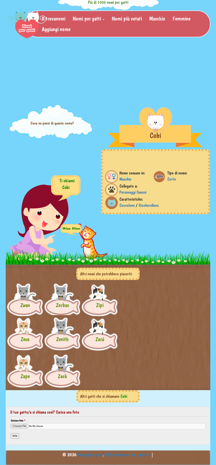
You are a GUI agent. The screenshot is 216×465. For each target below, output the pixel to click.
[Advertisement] (108, 71)
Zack (62, 376)
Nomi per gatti (90, 455)
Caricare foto (18, 420)
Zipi (100, 305)
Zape (25, 376)
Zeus (25, 339)
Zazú (99, 339)
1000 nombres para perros (127, 455)
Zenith (62, 339)
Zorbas (62, 305)
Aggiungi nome (56, 29)
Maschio (157, 18)
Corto (171, 179)
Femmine (181, 18)
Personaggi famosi (132, 192)
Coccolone (127, 205)
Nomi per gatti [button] (87, 18)
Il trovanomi (53, 18)
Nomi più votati (127, 18)
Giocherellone (149, 205)
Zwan (25, 305)
